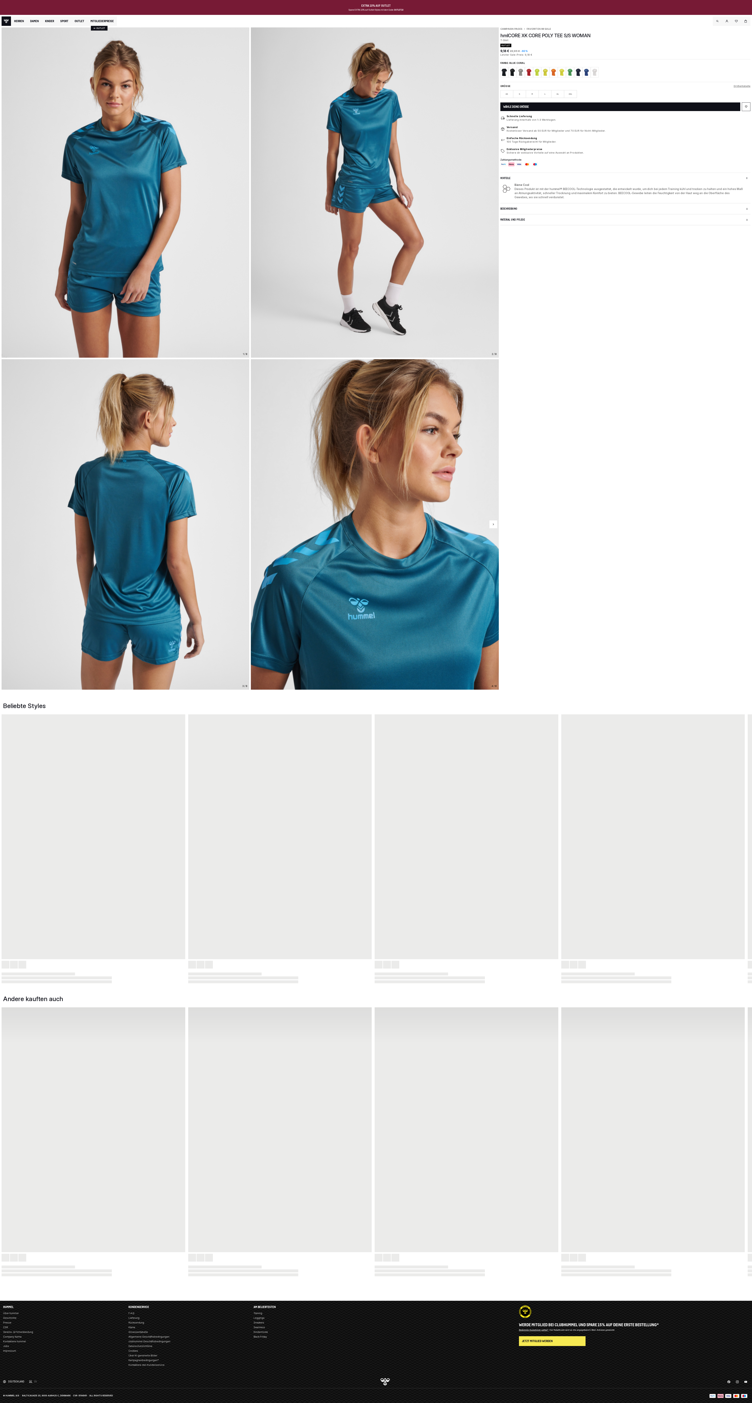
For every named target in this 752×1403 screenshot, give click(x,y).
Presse (7, 1322)
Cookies (133, 1350)
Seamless (259, 1327)
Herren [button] (19, 21)
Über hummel (11, 1313)
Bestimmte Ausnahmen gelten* (534, 1330)
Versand (512, 127)
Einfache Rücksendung (522, 138)
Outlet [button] (79, 21)
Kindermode (261, 1332)
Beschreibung (508, 208)
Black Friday (260, 1336)
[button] (717, 21)
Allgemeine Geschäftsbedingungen (148, 1336)
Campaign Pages (511, 28)
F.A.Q (131, 1313)
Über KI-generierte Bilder (142, 1355)
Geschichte (9, 1317)
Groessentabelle (138, 1332)
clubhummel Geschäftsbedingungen (149, 1341)
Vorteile (505, 178)
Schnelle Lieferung (519, 116)
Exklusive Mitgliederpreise (524, 149)
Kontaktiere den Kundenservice (146, 1364)
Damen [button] (34, 21)
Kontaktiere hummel (14, 1341)
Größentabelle (742, 86)
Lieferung (133, 1317)
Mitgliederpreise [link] (102, 21)
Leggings (259, 1317)
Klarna (131, 1327)
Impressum (9, 1350)
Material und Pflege (512, 219)
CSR (5, 1327)
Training (258, 1313)
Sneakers (259, 1322)
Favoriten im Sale (539, 28)
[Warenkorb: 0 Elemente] (745, 21)
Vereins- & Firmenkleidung (18, 1332)
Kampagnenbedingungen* (143, 1360)
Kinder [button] (49, 21)
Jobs (6, 1346)
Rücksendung (136, 1322)
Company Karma (12, 1336)
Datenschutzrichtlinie (140, 1346)
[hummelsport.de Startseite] (6, 21)
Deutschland (16, 1381)
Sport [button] (64, 21)
